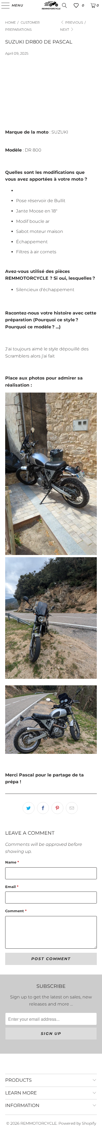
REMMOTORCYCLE (38, 1123)
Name (12, 862)
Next (65, 29)
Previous (73, 22)
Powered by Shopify (77, 1123)
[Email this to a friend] (72, 808)
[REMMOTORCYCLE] (51, 5)
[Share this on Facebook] (43, 808)
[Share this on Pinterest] (57, 808)
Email (11, 886)
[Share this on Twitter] (29, 808)
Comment (16, 911)
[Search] (64, 5)
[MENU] (3, 5)
